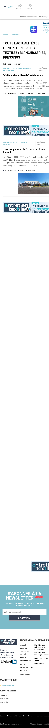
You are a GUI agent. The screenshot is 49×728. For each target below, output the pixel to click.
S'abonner (3, 695)
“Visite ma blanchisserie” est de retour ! (23, 75)
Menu (10, 7)
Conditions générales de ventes (11, 724)
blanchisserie (10, 94)
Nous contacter (25, 674)
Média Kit (23, 671)
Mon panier (4, 702)
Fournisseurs (39, 664)
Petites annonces (26, 667)
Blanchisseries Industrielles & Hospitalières (39, 647)
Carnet (22, 664)
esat (21, 171)
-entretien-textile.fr (7, 686)
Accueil (6, 35)
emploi (30, 94)
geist (22, 94)
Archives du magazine (24, 653)
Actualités (16, 35)
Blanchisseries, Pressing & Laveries (41, 654)
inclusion (41, 94)
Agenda (23, 657)
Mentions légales (43, 716)
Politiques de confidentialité (39, 724)
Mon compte (4, 699)
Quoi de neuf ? (25, 661)
